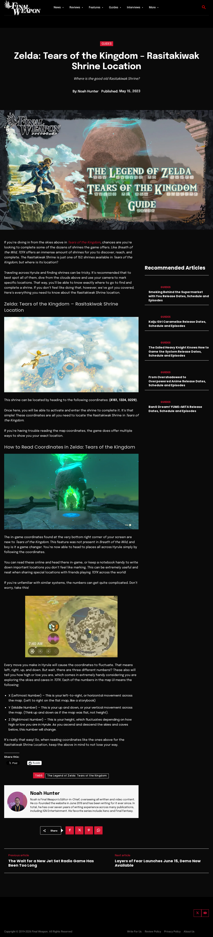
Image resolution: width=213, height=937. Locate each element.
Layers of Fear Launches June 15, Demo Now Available (158, 863)
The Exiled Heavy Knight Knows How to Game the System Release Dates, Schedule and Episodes (179, 351)
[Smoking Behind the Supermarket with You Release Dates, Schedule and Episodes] (151, 284)
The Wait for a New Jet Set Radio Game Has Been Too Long (51, 863)
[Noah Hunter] (18, 801)
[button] (204, 7)
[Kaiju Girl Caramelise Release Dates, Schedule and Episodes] (151, 313)
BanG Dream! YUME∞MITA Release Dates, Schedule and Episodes (175, 409)
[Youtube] (205, 913)
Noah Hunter (88, 91)
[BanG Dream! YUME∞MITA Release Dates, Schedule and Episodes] (151, 399)
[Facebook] (70, 830)
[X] (79, 830)
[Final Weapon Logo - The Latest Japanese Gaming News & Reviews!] (23, 7)
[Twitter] (197, 913)
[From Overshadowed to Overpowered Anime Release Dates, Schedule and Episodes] (151, 369)
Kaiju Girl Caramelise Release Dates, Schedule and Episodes (177, 324)
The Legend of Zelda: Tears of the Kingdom (77, 775)
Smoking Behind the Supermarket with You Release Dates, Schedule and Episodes (179, 296)
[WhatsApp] (98, 830)
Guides (106, 43)
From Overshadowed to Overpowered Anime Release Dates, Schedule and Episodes (177, 381)
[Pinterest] (89, 830)
